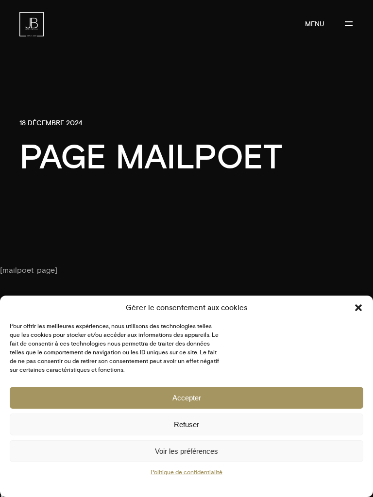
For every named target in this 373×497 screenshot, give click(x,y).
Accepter (186, 398)
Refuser (186, 424)
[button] (358, 308)
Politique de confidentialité (186, 472)
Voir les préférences (186, 451)
